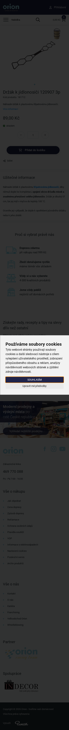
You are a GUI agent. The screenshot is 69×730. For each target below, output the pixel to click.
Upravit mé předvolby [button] (34, 385)
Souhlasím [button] (34, 379)
